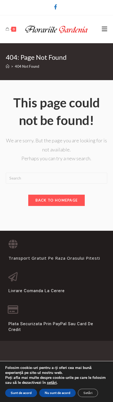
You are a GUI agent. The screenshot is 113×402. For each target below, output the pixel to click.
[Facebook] (56, 6)
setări (52, 382)
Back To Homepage (56, 200)
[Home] (7, 66)
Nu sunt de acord (57, 393)
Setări (87, 393)
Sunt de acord (21, 393)
